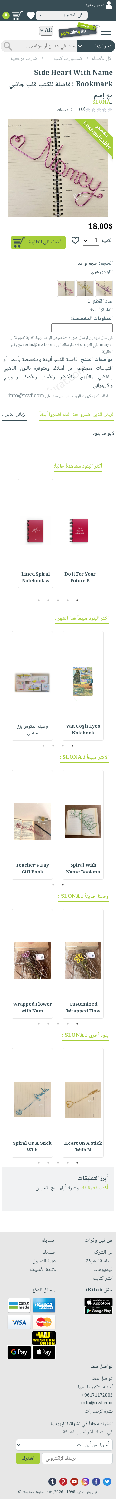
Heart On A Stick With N (83, 1147)
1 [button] (77, 600)
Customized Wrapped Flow (83, 1008)
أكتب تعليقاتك (94, 1188)
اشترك (28, 1458)
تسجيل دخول (94, 5)
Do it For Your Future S (80, 578)
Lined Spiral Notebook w (35, 578)
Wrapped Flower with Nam (32, 1008)
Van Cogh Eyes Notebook (83, 730)
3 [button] (58, 600)
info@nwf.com (26, 396)
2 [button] (67, 600)
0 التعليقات (65, 110)
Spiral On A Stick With (32, 1147)
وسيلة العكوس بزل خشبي (32, 730)
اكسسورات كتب (68, 58)
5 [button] (38, 600)
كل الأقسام (101, 58)
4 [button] (48, 600)
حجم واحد (88, 263)
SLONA (101, 102)
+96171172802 (97, 1395)
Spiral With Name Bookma (83, 869)
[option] (58, 168)
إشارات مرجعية (24, 58)
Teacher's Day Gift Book (32, 869)
